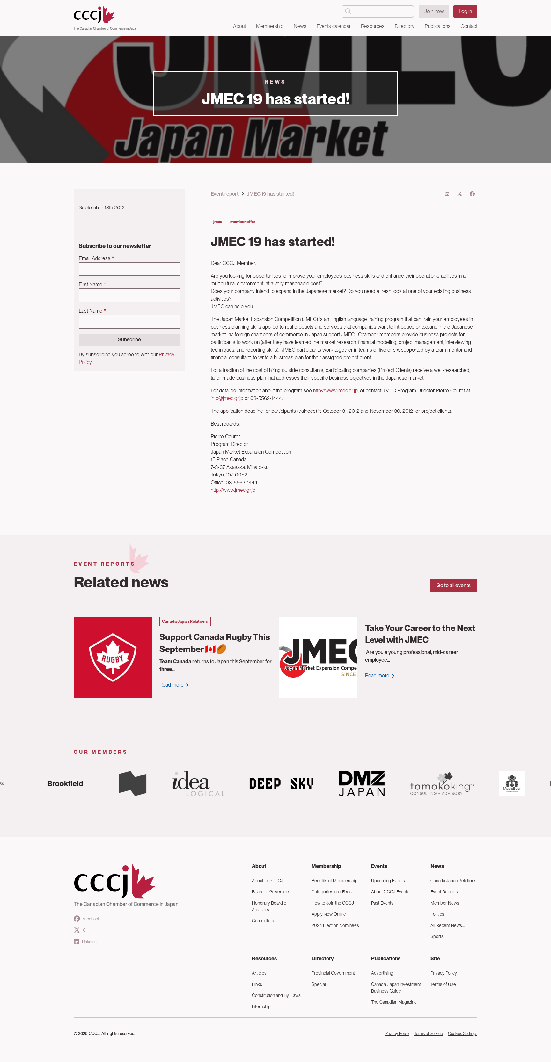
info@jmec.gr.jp (227, 398)
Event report (225, 194)
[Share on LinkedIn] (447, 194)
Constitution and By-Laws (276, 995)
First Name (90, 284)
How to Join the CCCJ (333, 903)
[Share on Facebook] (472, 194)
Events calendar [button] (334, 26)
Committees (264, 920)
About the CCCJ (267, 880)
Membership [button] (269, 26)
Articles (259, 973)
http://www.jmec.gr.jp (335, 391)
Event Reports (444, 891)
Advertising (382, 973)
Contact (469, 26)
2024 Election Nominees (335, 925)
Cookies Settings (462, 1033)
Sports (437, 936)
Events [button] (379, 866)
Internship (261, 1006)
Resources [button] (373, 26)
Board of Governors (271, 891)
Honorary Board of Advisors (270, 906)
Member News (444, 903)
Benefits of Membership (334, 880)
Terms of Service (428, 1033)
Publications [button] (438, 26)
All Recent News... (447, 925)
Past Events (382, 903)
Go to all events (454, 585)
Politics (437, 914)
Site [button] (435, 959)
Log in (465, 11)
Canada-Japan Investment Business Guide (396, 987)
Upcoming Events (388, 880)
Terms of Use (443, 984)
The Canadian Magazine (394, 1002)
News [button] (300, 26)
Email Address (94, 258)
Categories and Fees (332, 891)
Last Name (90, 311)
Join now (434, 11)
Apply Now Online (329, 914)
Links (257, 984)
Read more (171, 685)
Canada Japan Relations (453, 880)
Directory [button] (405, 26)
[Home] (105, 14)
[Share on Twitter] (459, 194)
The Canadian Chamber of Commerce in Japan (105, 28)
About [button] (239, 26)
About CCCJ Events (390, 891)
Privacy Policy (443, 973)
